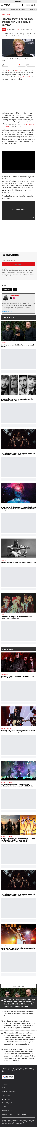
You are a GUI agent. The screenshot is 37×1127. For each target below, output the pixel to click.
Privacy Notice (24, 270)
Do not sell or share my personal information (15, 1114)
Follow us (23, 65)
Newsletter (32, 65)
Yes (8, 70)
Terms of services (22, 269)
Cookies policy (6, 1099)
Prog (18, 29)
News (4, 29)
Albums (9, 14)
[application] (18, 160)
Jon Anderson (20, 70)
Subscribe (28, 5)
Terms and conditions (8, 1091)
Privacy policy (6, 1095)
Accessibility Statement (8, 1103)
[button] (2, 5)
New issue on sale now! (18, 9)
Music (3, 14)
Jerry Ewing (12, 29)
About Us (4, 1084)
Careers (4, 1106)
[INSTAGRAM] (14, 298)
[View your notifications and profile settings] (22, 5)
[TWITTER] (11, 298)
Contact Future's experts (9, 1088)
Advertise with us (7, 1110)
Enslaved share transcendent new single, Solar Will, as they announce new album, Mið (19, 1014)
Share (6, 65)
